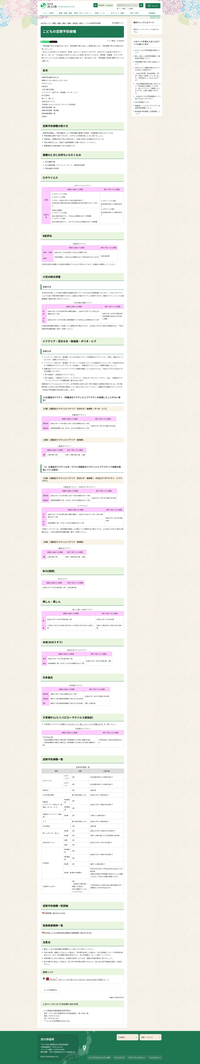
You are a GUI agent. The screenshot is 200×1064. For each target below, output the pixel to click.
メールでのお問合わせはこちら (58, 1021)
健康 (69, 23)
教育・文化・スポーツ (82, 13)
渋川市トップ (46, 23)
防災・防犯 (134, 13)
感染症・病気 (78, 23)
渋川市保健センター (142, 102)
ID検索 (131, 9)
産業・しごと (100, 13)
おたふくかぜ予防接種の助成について (147, 51)
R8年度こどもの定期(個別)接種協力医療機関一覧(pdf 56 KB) (68, 932)
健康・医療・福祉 (65, 13)
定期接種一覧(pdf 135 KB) (55, 913)
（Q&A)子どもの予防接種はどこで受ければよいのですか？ (148, 97)
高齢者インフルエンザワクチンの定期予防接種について (147, 106)
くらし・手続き (48, 13)
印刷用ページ (118, 23)
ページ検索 (122, 9)
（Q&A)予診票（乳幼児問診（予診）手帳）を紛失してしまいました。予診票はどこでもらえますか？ (147, 76)
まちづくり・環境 (117, 13)
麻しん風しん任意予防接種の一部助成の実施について (147, 57)
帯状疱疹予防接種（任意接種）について (147, 112)
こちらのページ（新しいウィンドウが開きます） (85, 724)
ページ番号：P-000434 (115, 40)
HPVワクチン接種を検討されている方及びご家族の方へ (147, 68)
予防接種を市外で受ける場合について (147, 63)
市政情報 (151, 13)
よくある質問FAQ (50, 990)
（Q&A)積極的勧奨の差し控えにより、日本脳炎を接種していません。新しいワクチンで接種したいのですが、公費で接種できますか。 (148, 88)
